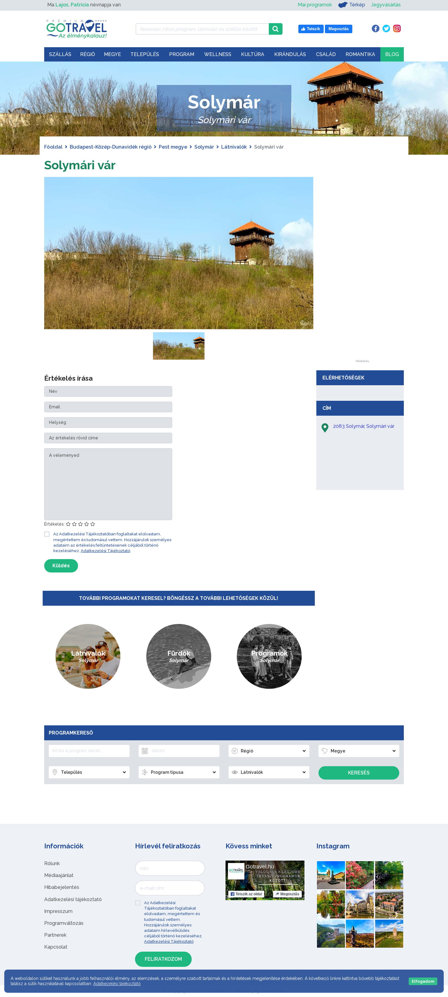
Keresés (359, 773)
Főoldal (53, 147)
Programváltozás (64, 923)
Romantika (360, 54)
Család (326, 54)
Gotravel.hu (260, 867)
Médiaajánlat (58, 875)
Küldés (61, 566)
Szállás (60, 54)
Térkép (357, 5)
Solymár (204, 147)
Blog (392, 54)
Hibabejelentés (61, 887)
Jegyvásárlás (386, 5)
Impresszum (58, 911)
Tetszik (249, 894)
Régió (87, 54)
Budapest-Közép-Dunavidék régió (110, 147)
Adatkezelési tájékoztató (73, 899)
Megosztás (289, 894)
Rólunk (52, 863)
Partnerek (55, 935)
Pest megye (173, 147)
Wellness (217, 54)
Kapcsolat (55, 947)
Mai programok (315, 5)
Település (144, 54)
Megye (112, 54)
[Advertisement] (362, 268)
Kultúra (252, 54)
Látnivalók (234, 147)
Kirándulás (290, 54)
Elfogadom (423, 981)
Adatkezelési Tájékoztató (105, 550)
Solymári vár (80, 165)
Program (181, 54)
